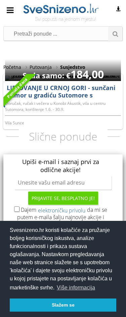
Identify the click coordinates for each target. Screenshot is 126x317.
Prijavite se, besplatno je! (63, 198)
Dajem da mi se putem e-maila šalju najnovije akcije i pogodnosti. (62, 217)
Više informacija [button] (76, 287)
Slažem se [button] (63, 305)
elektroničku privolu (61, 210)
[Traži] (115, 34)
